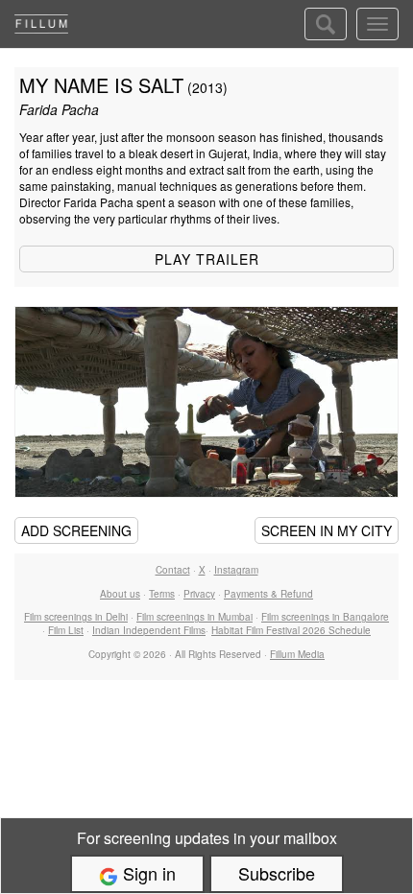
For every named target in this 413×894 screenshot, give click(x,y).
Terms (162, 593)
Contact (173, 569)
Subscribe (276, 872)
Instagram (236, 569)
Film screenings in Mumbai (194, 616)
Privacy (199, 593)
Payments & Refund (268, 593)
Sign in (147, 872)
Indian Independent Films (149, 630)
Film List (66, 630)
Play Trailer (207, 259)
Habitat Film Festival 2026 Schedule (291, 630)
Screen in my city (326, 530)
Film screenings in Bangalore (325, 616)
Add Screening (76, 530)
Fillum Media (297, 654)
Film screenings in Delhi (76, 616)
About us (120, 593)
